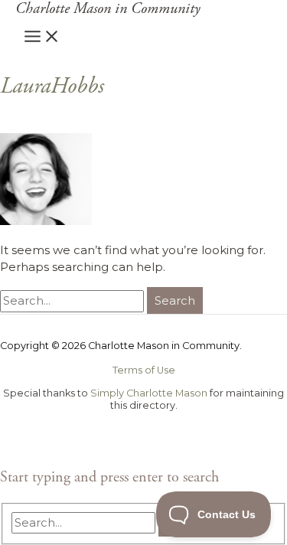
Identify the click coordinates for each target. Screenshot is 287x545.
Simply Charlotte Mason (148, 393)
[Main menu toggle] (42, 37)
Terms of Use (144, 370)
